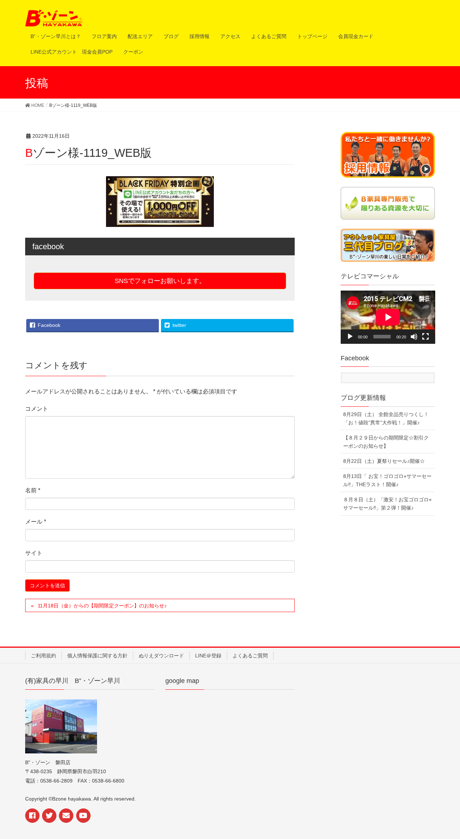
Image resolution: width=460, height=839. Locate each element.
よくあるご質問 (250, 655)
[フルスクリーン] (425, 336)
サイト (33, 553)
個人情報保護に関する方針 (97, 655)
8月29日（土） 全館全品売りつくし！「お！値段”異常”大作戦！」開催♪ (386, 418)
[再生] (350, 336)
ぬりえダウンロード (161, 655)
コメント (36, 409)
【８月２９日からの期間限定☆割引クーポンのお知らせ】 (386, 442)
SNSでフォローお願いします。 (160, 280)
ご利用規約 (43, 655)
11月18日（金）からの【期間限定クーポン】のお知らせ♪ (102, 605)
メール (35, 522)
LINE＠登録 (208, 655)
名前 (32, 490)
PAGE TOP (450, 804)
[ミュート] (414, 336)
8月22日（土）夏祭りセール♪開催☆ (384, 461)
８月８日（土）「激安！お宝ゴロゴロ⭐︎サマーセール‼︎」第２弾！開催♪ (387, 504)
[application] (388, 317)
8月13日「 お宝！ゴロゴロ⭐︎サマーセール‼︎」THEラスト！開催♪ (387, 480)
